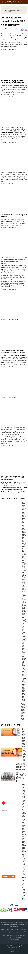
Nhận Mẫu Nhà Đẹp (8, 876)
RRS (17, 951)
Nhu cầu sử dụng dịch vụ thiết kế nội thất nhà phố (14, 11)
